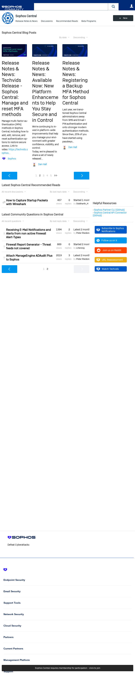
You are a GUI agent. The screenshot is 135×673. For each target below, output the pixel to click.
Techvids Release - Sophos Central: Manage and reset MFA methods (15, 97)
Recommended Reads (67, 21)
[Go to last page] (56, 175)
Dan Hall (42, 164)
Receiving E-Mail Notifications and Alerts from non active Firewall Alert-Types (28, 233)
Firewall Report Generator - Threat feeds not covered (28, 246)
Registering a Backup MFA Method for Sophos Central (75, 91)
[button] (113, 6)
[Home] (17, 8)
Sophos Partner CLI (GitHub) (109, 209)
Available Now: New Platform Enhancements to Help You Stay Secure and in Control (45, 100)
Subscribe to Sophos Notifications (113, 230)
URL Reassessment (112, 259)
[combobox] (71, 6)
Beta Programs (88, 21)
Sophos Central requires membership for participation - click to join (67, 668)
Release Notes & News (26, 21)
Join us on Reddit (111, 250)
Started (81, 200)
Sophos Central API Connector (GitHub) (110, 214)
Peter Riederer (83, 233)
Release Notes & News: (10, 68)
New (125, 18)
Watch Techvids (110, 269)
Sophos (12, 158)
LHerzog (80, 248)
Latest (81, 229)
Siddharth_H (82, 203)
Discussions (47, 21)
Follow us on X (109, 240)
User (131, 6)
